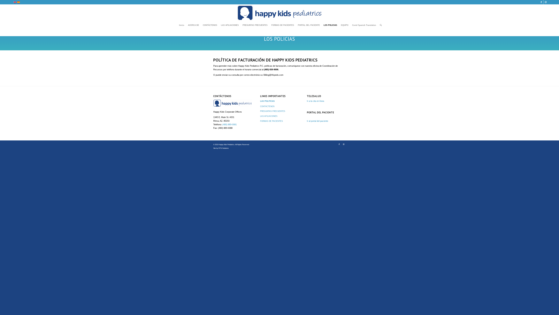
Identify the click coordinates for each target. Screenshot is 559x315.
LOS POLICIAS (330, 25)
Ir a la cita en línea (315, 101)
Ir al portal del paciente (317, 121)
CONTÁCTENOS (210, 25)
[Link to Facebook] (541, 2)
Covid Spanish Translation (364, 25)
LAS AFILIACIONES (230, 25)
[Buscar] (380, 25)
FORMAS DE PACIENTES (282, 25)
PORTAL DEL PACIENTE (309, 25)
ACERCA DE (193, 25)
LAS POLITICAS (267, 101)
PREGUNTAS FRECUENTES (255, 25)
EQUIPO (344, 25)
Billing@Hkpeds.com (273, 75)
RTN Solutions (224, 148)
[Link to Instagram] (545, 2)
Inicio (181, 25)
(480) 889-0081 (229, 124)
